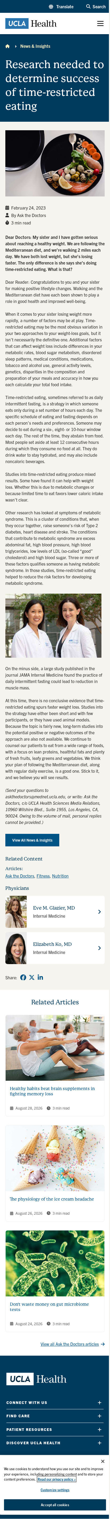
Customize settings (55, 1490)
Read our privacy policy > (57, 1479)
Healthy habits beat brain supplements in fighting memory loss (52, 1091)
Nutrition (60, 875)
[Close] (103, 1461)
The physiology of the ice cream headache (52, 1199)
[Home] (7, 46)
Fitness (43, 875)
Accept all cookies (55, 1504)
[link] (23, 977)
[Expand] (99, 1402)
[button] (61, 6)
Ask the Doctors (19, 875)
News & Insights (35, 46)
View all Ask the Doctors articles (70, 1344)
